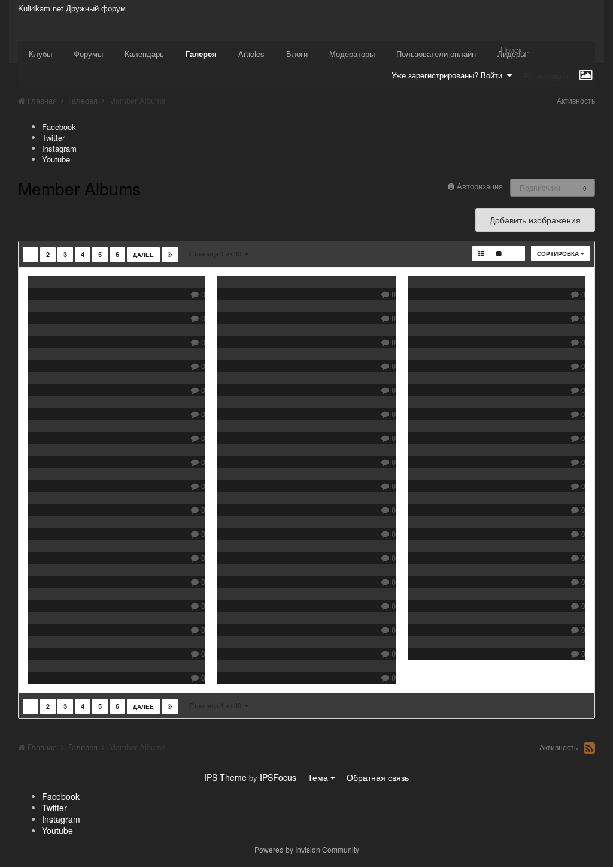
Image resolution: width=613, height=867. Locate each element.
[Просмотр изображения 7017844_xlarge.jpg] (496, 306)
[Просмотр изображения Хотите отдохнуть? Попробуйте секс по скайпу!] (496, 570)
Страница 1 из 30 (217, 253)
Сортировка (559, 253)
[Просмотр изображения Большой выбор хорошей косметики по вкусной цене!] (496, 402)
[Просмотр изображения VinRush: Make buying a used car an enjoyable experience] (306, 330)
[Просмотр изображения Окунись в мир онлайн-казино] (306, 570)
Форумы (88, 53)
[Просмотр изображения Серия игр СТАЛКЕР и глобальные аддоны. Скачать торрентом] (496, 474)
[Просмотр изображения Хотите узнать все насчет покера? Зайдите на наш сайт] (116, 546)
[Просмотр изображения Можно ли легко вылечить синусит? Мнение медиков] (496, 450)
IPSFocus (278, 777)
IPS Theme (225, 777)
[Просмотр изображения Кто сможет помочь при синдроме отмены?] (116, 306)
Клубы (40, 53)
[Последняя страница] (170, 254)
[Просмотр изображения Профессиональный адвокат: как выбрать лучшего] (306, 474)
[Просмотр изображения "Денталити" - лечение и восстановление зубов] (306, 354)
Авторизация (480, 186)
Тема (319, 777)
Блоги (297, 53)
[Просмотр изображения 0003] (496, 378)
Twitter (53, 137)
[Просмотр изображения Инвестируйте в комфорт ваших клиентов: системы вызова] (496, 426)
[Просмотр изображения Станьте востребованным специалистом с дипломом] (116, 618)
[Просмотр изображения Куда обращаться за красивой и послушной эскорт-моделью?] (116, 378)
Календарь (144, 53)
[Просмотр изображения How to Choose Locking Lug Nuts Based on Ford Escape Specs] (116, 642)
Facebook (59, 126)
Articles (251, 53)
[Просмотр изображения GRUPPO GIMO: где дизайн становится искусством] (306, 522)
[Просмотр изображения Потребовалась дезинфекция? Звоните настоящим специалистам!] (116, 498)
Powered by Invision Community (306, 849)
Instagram (59, 148)
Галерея (201, 53)
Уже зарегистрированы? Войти (449, 75)
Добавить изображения (535, 220)
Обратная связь (378, 777)
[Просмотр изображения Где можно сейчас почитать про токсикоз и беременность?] (116, 570)
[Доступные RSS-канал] (589, 747)
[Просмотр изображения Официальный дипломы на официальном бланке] (496, 642)
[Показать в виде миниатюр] (516, 253)
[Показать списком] (481, 253)
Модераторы (352, 53)
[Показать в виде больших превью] (499, 253)
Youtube (56, 159)
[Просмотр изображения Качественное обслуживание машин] (306, 378)
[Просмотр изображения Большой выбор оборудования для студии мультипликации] (306, 450)
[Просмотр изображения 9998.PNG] (306, 666)
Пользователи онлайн (436, 53)
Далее (143, 254)
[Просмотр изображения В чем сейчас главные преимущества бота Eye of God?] (116, 450)
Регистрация (545, 75)
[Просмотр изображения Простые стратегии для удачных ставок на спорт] (306, 282)
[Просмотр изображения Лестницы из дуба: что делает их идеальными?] (306, 426)
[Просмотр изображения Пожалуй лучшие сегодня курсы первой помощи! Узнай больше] (496, 594)
